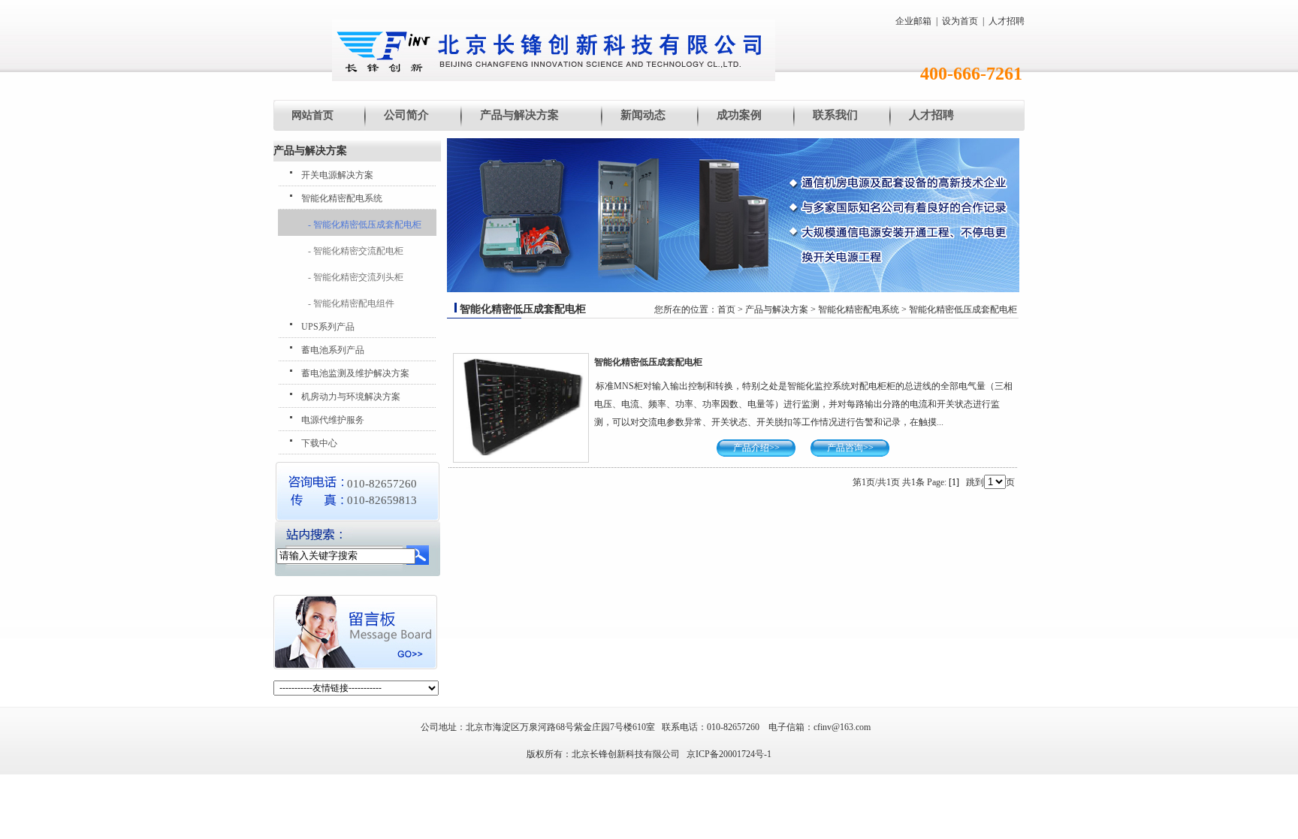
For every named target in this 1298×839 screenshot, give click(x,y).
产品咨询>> (850, 447)
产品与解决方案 (519, 115)
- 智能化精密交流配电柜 (355, 251)
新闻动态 (643, 115)
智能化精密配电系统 (341, 198)
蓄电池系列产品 (332, 350)
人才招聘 (1007, 21)
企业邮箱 (913, 21)
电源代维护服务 (332, 420)
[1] (954, 482)
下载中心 (319, 443)
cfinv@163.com (842, 727)
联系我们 (835, 115)
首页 (726, 309)
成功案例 (739, 115)
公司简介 (406, 115)
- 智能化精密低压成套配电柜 (364, 224)
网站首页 (312, 115)
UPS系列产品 (328, 326)
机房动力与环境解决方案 (350, 396)
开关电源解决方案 (337, 175)
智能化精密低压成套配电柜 (963, 309)
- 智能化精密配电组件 (351, 303)
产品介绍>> (756, 447)
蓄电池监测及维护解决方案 (355, 373)
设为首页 (960, 21)
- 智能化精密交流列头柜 (355, 277)
